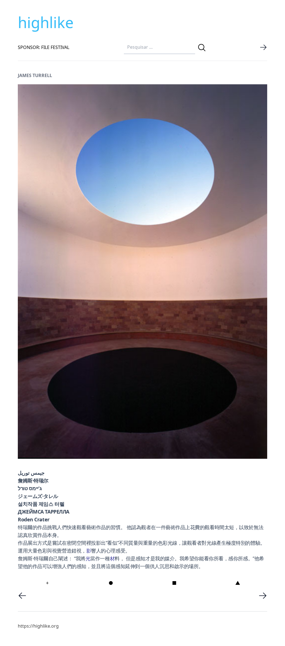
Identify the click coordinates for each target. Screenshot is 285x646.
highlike (45, 22)
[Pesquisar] (201, 47)
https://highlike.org (38, 626)
